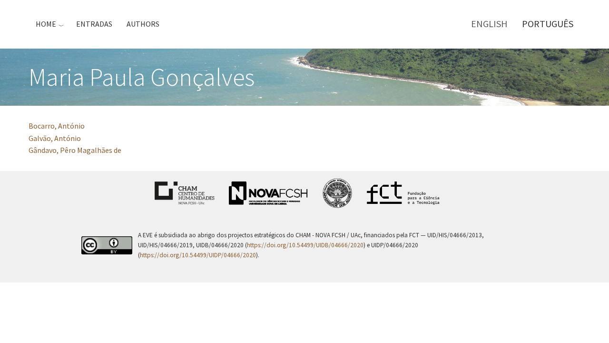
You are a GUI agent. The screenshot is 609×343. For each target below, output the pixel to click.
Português (547, 24)
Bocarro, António (57, 126)
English (489, 24)
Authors (143, 24)
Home (46, 24)
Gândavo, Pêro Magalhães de (75, 150)
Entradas (94, 24)
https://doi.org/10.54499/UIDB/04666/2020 (305, 245)
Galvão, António (55, 138)
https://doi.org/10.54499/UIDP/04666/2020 (198, 255)
